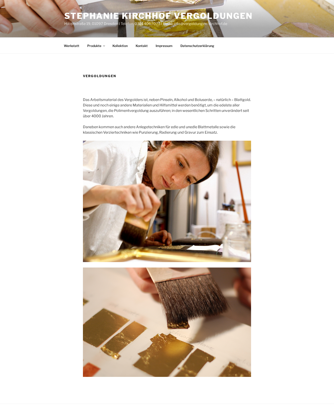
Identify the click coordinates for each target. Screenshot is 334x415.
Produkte (94, 46)
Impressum (164, 46)
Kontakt (142, 46)
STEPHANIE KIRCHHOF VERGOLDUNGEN (158, 16)
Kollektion (120, 46)
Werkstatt (71, 46)
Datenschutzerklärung (197, 46)
